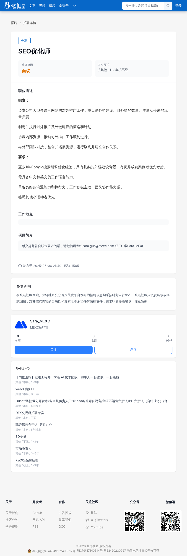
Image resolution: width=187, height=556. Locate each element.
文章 (32, 6)
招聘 (14, 23)
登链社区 (93, 546)
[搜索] (168, 6)
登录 (178, 6)
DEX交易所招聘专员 (30, 413)
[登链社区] (15, 5)
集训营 (64, 6)
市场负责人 (23, 448)
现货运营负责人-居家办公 (34, 425)
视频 (42, 6)
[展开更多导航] (74, 5)
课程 (52, 6)
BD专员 (21, 436)
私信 (133, 350)
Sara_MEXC (40, 321)
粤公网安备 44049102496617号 (53, 551)
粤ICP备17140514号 (89, 550)
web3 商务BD (26, 389)
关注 (53, 350)
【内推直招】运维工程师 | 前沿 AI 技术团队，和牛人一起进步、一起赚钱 (67, 377)
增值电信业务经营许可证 (143, 550)
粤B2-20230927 (115, 550)
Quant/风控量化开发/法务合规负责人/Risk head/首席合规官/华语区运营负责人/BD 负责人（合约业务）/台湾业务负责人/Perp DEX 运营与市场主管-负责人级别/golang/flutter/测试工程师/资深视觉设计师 (93, 401)
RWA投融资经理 (27, 460)
